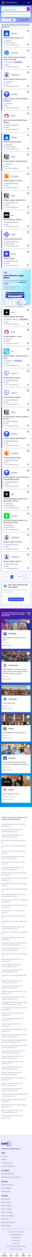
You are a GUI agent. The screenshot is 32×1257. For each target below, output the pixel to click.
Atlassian (12, 758)
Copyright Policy (16, 1237)
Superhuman (13, 665)
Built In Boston (6, 1202)
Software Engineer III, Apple (11, 457)
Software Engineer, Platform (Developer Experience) (15, 99)
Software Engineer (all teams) (12, 239)
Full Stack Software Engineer (12, 142)
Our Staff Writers (6, 1163)
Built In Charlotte (6, 1206)
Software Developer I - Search (12, 336)
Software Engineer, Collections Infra (14, 200)
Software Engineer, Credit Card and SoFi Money (15, 357)
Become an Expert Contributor (11, 1177)
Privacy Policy (16, 1240)
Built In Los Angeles (7, 1216)
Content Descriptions (8, 1166)
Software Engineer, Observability (13, 316)
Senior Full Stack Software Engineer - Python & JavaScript (14, 58)
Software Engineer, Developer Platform (15, 161)
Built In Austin (5, 1199)
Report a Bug (5, 1191)
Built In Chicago (6, 1209)
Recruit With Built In (7, 1174)
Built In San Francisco (8, 1222)
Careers (3, 1159)
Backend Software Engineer (12, 378)
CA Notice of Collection (16, 1249)
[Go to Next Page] (24, 577)
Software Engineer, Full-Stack (12, 542)
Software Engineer (9, 258)
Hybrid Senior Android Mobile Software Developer (15, 121)
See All (29, 613)
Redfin (11, 790)
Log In (29, 2)
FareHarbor (13, 699)
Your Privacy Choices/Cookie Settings (16, 1246)
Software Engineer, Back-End (12, 561)
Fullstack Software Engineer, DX (13, 38)
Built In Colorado (6, 1212)
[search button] (24, 2)
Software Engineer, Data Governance (14, 79)
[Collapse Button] (28, 44)
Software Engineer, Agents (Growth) (14, 438)
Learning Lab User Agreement (16, 1231)
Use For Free (10, 288)
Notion (11, 728)
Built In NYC (5, 1219)
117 (20, 577)
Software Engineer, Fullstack (12, 219)
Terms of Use (16, 1243)
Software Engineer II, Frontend (12, 180)
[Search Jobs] (28, 9)
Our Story (4, 1156)
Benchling (12, 633)
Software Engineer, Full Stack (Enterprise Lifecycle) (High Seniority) (16, 478)
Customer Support (7, 1185)
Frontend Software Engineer (12, 397)
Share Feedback (6, 1188)
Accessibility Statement (16, 1234)
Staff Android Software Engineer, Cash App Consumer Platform (15, 499)
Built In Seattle (6, 1226)
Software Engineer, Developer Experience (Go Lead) (16, 417)
